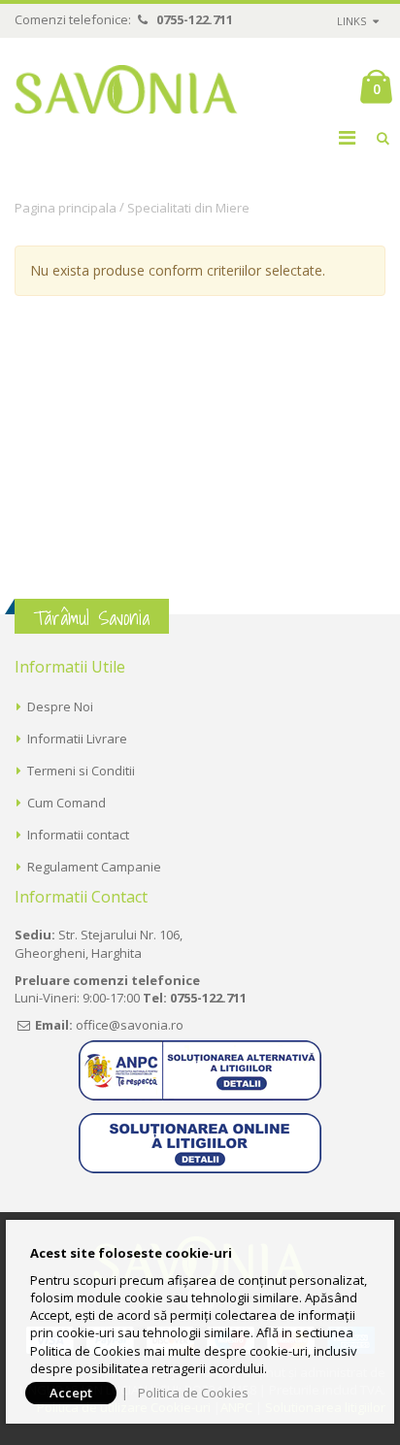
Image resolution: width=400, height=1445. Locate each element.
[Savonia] (126, 89)
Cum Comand (66, 802)
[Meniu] (347, 137)
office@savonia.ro (129, 1025)
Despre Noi (60, 706)
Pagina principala (66, 207)
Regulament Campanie (94, 866)
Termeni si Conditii (81, 770)
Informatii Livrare (77, 738)
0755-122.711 (194, 19)
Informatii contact (78, 834)
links (351, 21)
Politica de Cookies (193, 1392)
